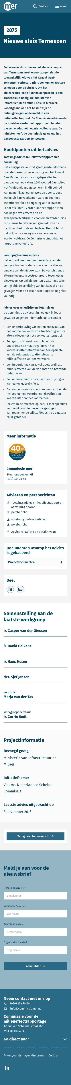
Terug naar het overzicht (33, 836)
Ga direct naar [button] (16, 1039)
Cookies (53, 1055)
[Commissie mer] (10, 6)
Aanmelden (33, 966)
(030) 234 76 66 (29, 479)
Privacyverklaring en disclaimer (25, 1055)
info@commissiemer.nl (25, 1008)
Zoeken (40, 7)
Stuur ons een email (34, 474)
